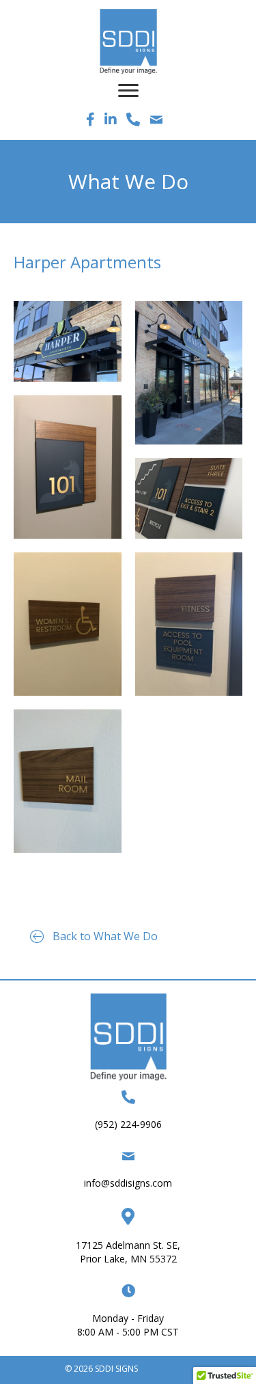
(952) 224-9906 (128, 1124)
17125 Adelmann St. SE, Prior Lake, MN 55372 (128, 1252)
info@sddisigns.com (128, 1182)
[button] (94, 936)
